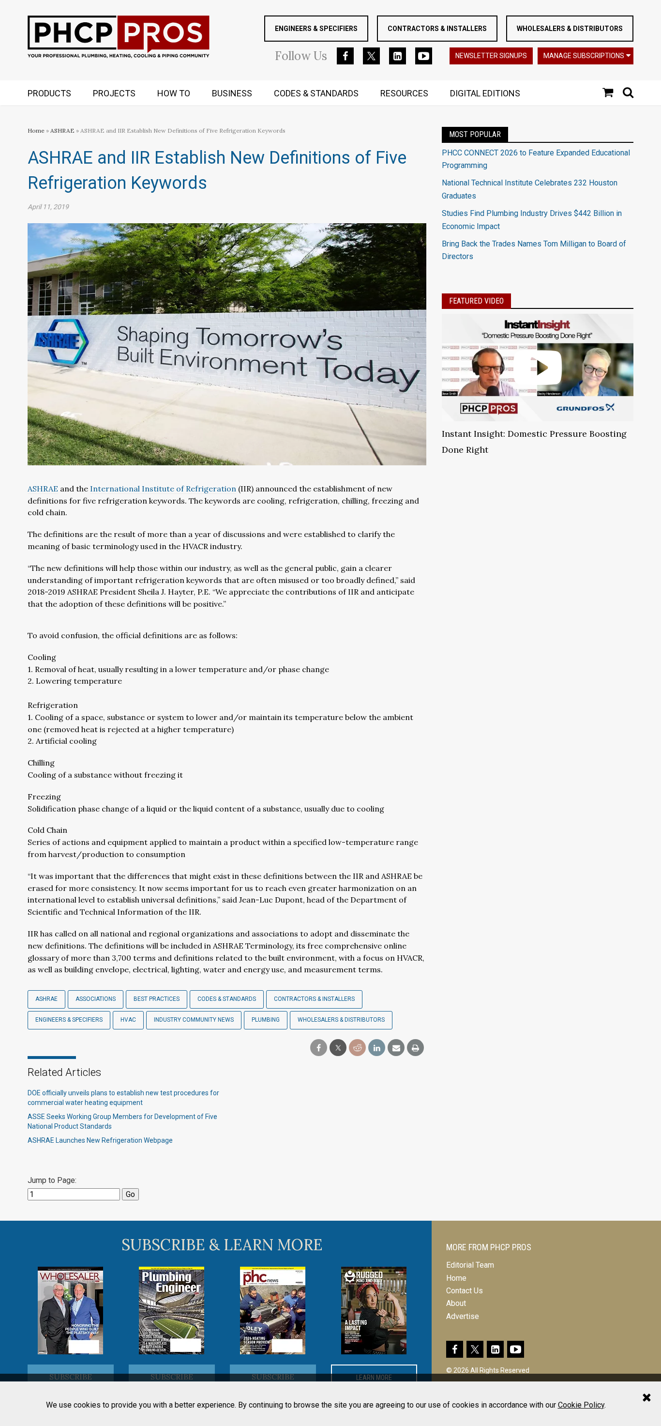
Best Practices (157, 999)
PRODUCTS (49, 93)
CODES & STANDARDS (316, 93)
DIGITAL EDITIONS (485, 93)
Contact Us (464, 1290)
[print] (415, 1048)
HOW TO (173, 93)
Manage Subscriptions (583, 56)
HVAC (128, 1019)
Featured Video (476, 301)
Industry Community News (194, 1019)
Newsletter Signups (491, 56)
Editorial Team (470, 1265)
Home (36, 130)
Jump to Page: (52, 1180)
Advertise (462, 1316)
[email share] (396, 1048)
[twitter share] (338, 1048)
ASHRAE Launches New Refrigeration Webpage (100, 1140)
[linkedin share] (376, 1048)
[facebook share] (318, 1048)
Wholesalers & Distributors (570, 28)
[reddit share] (357, 1048)
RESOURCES (404, 93)
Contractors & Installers (437, 28)
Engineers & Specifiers (316, 28)
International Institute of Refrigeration (163, 488)
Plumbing (266, 1019)
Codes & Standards (226, 999)
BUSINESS (232, 93)
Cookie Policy (581, 1405)
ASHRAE (62, 130)
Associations (95, 999)
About (456, 1303)
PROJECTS (114, 93)
